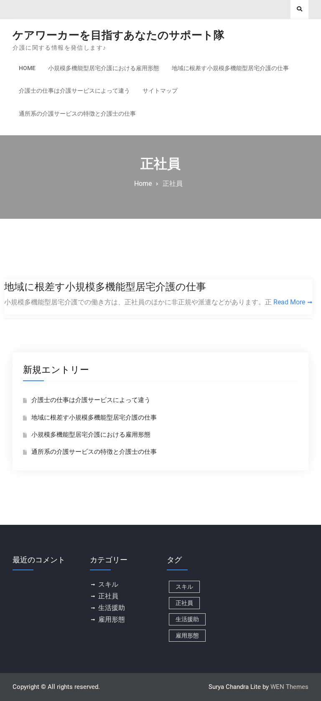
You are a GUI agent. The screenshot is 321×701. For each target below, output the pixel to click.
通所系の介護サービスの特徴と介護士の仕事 (77, 113)
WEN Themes (289, 687)
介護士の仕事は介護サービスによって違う (74, 90)
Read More (289, 302)
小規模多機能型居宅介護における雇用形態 (103, 68)
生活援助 (111, 608)
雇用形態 (111, 619)
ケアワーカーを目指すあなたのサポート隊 (118, 35)
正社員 (108, 596)
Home (27, 68)
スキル (108, 584)
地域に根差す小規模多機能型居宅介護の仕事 (230, 68)
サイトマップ (160, 90)
